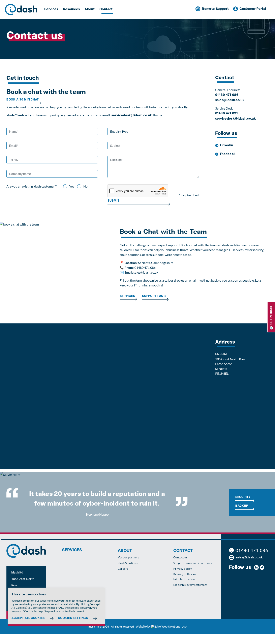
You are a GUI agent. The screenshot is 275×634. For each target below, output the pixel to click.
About (90, 9)
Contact (106, 9)
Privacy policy (182, 568)
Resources (71, 9)
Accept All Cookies (28, 618)
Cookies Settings (73, 618)
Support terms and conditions (192, 563)
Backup (241, 506)
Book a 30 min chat (22, 99)
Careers (123, 568)
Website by (143, 627)
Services (51, 9)
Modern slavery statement (190, 584)
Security (243, 497)
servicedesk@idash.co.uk (131, 115)
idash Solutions (128, 563)
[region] (56, 607)
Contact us (180, 557)
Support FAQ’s (154, 296)
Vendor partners (128, 557)
